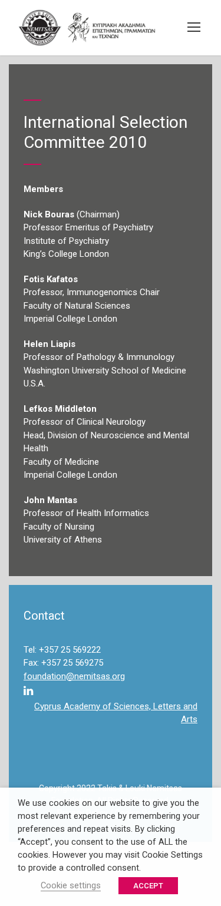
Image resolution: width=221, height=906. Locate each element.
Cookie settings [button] (71, 885)
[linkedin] (28, 691)
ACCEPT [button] (148, 885)
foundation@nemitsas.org (74, 676)
